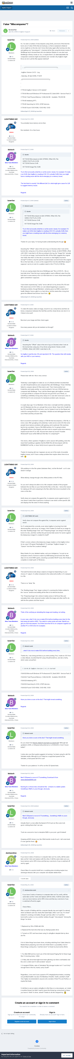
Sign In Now (52, 1021)
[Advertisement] (37, 16)
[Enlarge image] (65, 242)
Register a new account (22, 1021)
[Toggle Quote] (23, 154)
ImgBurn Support (24, 32)
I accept (68, 1055)
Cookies (37, 1046)
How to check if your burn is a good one (46, 743)
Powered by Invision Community (37, 1048)
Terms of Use (27, 1056)
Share (53, 31)
